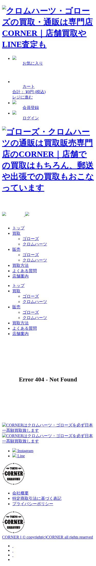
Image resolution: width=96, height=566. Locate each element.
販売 (16, 249)
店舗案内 (20, 276)
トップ (18, 228)
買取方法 (20, 265)
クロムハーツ (35, 244)
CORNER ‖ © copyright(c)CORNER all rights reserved (47, 537)
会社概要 (20, 493)
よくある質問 (24, 271)
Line (20, 456)
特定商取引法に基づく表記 (36, 498)
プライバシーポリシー (32, 504)
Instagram (24, 451)
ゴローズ (31, 239)
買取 (16, 233)
